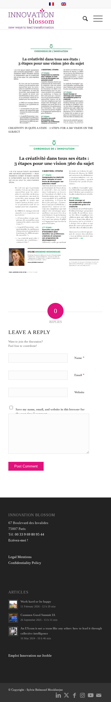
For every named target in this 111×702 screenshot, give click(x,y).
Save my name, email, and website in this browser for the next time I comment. (50, 411)
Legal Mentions (20, 557)
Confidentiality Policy (24, 563)
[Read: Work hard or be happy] (13, 604)
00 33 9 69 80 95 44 (29, 534)
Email (79, 375)
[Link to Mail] (99, 695)
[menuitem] (82, 18)
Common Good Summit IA (37, 614)
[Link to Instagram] (82, 695)
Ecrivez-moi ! (18, 540)
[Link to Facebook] (74, 695)
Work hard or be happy (35, 601)
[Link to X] (66, 695)
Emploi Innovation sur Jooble (30, 655)
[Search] (82, 18)
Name (79, 358)
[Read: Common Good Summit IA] (13, 618)
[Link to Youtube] (90, 695)
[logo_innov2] (46, 18)
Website (79, 392)
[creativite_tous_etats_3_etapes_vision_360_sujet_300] (48, 83)
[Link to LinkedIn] (58, 695)
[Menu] (95, 18)
